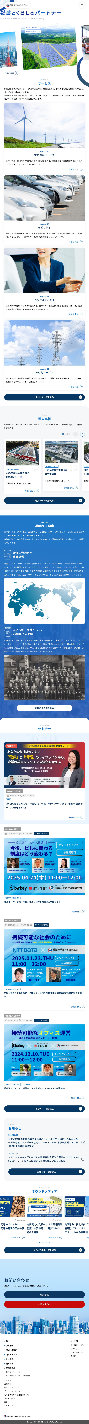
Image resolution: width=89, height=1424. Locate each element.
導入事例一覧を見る (44, 500)
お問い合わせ (44, 1304)
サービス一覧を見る (44, 397)
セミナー (7, 1380)
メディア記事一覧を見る (44, 1250)
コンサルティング (78, 1352)
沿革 (6, 1402)
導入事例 (9, 1345)
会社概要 (9, 1359)
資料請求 (44, 1294)
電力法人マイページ (12, 1387)
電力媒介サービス (13, 1372)
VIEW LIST (9, 73)
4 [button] (47, 1242)
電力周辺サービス (78, 1345)
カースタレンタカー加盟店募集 (18, 1375)
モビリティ (75, 1349)
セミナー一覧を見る (44, 1108)
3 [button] (44, 1242)
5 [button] (49, 1242)
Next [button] (82, 434)
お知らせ (7, 1384)
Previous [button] (75, 434)
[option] (22, 466)
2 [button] (42, 1242)
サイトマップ (9, 1405)
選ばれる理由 (11, 1350)
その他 (73, 1356)
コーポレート (9, 1398)
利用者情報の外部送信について (16, 1395)
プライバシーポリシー (13, 1391)
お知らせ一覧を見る (46, 1171)
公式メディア (11, 1354)
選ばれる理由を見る (44, 707)
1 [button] (40, 1242)
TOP (8, 1341)
